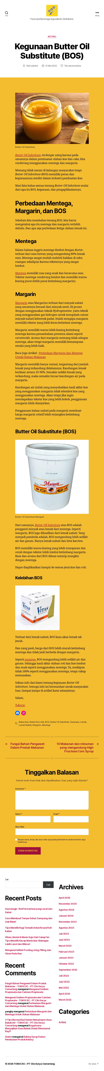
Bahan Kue (24, 722)
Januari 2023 (66, 957)
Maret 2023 (65, 945)
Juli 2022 (64, 975)
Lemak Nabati (25, 725)
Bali (42, 722)
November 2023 (68, 921)
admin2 (34, 65)
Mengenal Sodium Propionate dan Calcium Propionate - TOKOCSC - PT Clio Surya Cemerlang (28, 1000)
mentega (30, 659)
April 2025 (64, 897)
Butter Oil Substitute (28, 155)
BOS (47, 722)
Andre (8, 1036)
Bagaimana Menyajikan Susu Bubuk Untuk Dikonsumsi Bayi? (27, 1028)
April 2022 (64, 993)
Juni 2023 (64, 939)
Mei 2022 (64, 987)
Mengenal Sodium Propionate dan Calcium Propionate (26, 990)
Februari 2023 (66, 951)
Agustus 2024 (66, 909)
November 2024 (68, 903)
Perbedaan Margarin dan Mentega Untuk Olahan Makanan (28, 1004)
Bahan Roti (34, 722)
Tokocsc (20, 705)
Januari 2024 (66, 915)
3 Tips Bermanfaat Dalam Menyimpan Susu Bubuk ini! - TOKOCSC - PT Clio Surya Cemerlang (28, 1022)
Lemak (83, 722)
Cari (6, 879)
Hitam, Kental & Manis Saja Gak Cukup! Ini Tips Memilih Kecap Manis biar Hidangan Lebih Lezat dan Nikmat (27, 940)
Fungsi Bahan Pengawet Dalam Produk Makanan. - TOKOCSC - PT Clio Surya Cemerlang (25, 986)
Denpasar (74, 722)
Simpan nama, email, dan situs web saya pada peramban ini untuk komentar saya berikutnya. (51, 840)
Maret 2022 (65, 999)
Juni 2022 (64, 981)
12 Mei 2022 (51, 65)
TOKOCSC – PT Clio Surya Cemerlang (34, 1063)
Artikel (52, 36)
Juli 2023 (64, 933)
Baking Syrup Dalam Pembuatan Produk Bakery (25, 1038)
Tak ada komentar (72, 65)
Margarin (21, 303)
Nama (18, 814)
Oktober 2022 (66, 963)
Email (56, 814)
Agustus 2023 (66, 927)
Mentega (20, 273)
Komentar (20, 789)
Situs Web (19, 826)
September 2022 (68, 969)
